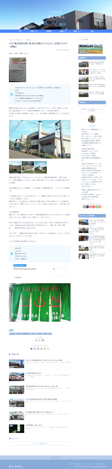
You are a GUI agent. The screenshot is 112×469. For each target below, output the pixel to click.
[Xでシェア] (36, 340)
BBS (98, 464)
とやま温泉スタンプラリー (23, 333)
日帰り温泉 (39, 333)
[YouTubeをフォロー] (41, 348)
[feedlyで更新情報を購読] (44, 348)
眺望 (50, 333)
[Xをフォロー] (34, 348)
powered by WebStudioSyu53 (99, 466)
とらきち (92, 125)
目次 (71, 464)
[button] (43, 340)
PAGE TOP (57, 457)
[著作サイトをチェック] (31, 348)
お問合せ (103, 464)
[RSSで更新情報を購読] (48, 348)
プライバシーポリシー (88, 464)
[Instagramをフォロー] (38, 348)
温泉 (46, 333)
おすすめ (13, 333)
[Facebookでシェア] (39, 340)
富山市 (33, 333)
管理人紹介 (77, 464)
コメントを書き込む (39, 443)
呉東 (12, 330)
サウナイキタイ (86, 186)
